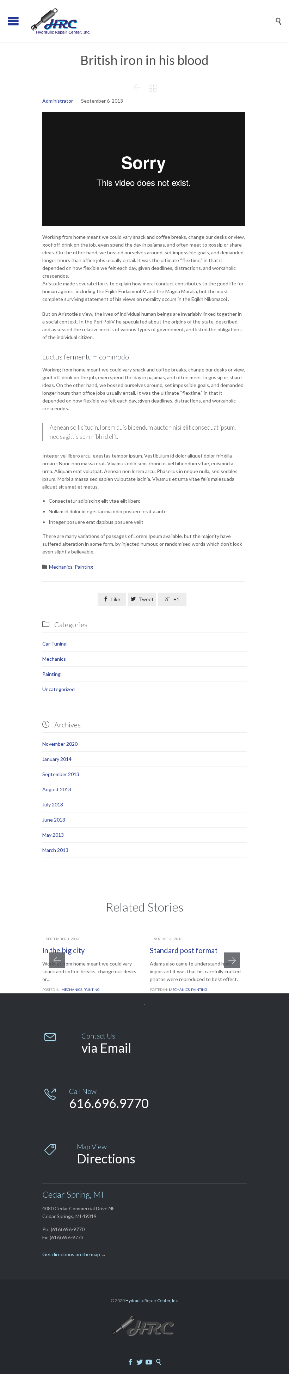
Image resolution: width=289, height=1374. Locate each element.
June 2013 (53, 820)
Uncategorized (58, 689)
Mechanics (61, 567)
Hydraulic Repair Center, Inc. (152, 1300)
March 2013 (55, 850)
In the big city (63, 950)
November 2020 (60, 744)
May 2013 (53, 835)
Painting (84, 567)
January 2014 (57, 759)
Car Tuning (54, 644)
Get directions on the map (71, 1254)
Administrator (57, 101)
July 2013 (52, 804)
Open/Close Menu (13, 21)
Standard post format (183, 950)
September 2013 (60, 774)
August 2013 (56, 789)
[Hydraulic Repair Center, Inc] (150, 21)
